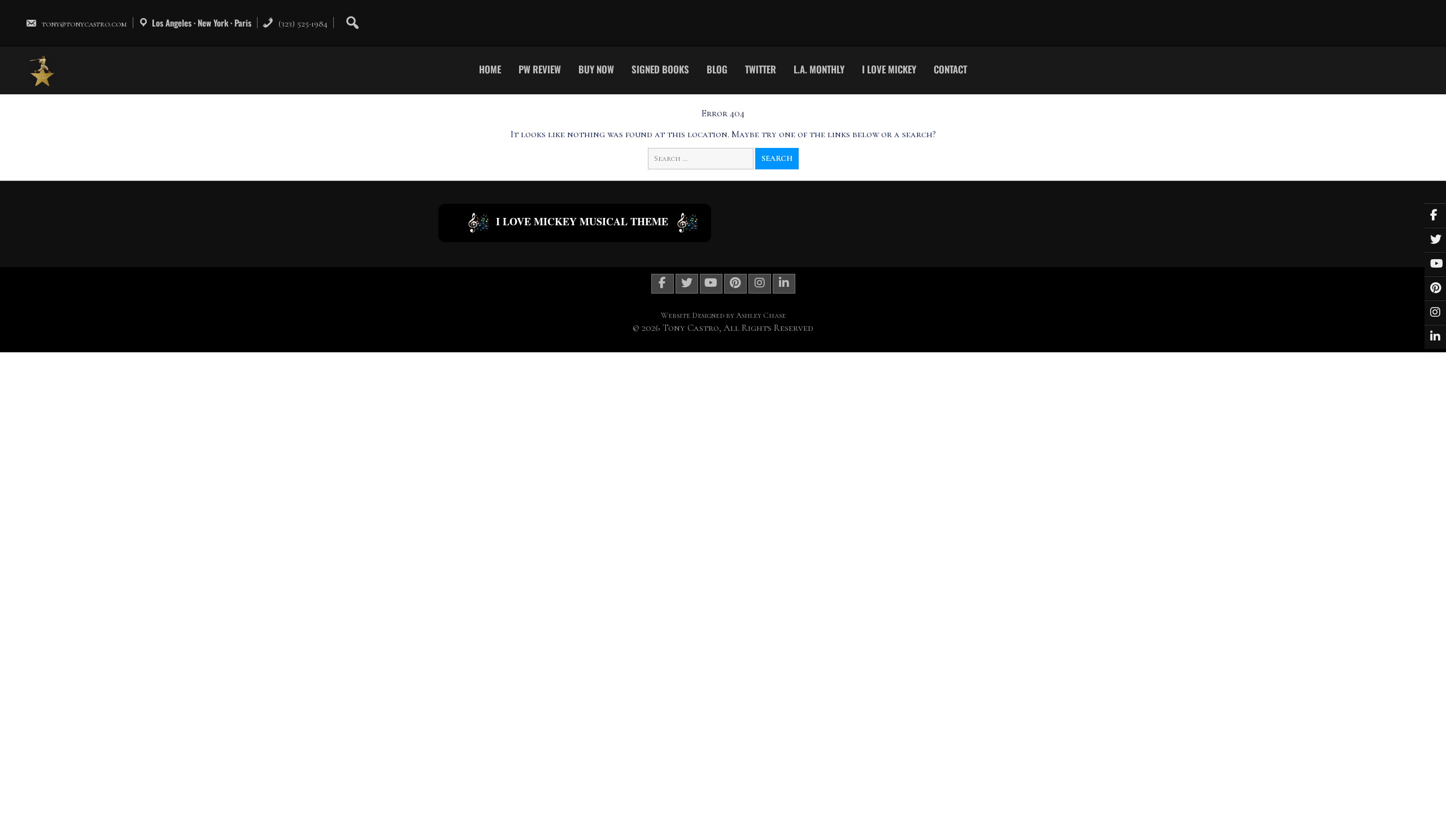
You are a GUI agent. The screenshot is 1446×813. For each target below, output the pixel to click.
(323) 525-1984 (302, 24)
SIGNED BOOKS (660, 69)
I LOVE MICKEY (889, 69)
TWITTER (760, 69)
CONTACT (950, 69)
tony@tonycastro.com (84, 24)
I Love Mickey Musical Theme (582, 221)
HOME (490, 69)
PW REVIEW (540, 69)
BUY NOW (596, 69)
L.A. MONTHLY (819, 69)
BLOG (717, 69)
